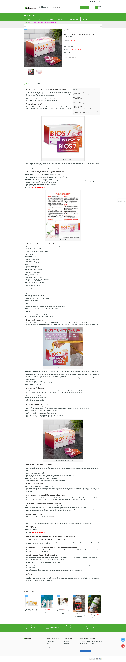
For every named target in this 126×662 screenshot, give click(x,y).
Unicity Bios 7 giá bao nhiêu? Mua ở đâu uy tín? (81, 103)
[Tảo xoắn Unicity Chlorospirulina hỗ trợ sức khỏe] (94, 604)
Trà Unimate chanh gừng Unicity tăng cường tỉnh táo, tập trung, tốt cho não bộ (31, 610)
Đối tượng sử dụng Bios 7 (77, 98)
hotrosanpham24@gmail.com (36, 531)
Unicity (31, 22)
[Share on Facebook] (73, 57)
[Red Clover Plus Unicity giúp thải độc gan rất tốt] (79, 603)
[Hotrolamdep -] (30, 8)
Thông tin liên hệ (67, 641)
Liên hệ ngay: (76, 107)
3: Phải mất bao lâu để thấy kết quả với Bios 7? (82, 112)
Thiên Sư (49, 643)
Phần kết (74, 113)
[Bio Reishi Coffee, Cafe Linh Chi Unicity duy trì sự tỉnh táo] (63, 601)
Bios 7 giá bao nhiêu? (78, 106)
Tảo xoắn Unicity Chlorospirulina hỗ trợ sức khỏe (94, 617)
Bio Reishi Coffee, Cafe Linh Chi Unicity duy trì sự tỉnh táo (63, 612)
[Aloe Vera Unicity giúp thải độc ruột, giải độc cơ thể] (47, 601)
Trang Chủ (29, 19)
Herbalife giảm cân (50, 641)
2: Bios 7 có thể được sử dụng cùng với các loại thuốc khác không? (86, 111)
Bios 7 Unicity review (77, 102)
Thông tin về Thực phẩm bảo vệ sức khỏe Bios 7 (81, 94)
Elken (48, 645)
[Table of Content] (97, 90)
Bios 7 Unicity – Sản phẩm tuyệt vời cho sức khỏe (82, 92)
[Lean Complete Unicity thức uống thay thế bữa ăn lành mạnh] (25, 26)
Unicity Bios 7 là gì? (76, 93)
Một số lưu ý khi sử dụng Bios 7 (78, 101)
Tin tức (39, 19)
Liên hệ (85, 19)
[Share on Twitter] (70, 57)
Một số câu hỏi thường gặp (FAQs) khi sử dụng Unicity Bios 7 (84, 108)
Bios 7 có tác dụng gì (77, 97)
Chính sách (61, 19)
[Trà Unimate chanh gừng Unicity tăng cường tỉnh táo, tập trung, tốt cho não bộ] (101, 26)
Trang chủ (26, 22)
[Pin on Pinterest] (75, 57)
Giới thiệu (50, 19)
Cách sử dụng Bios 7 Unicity (78, 99)
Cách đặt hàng (74, 19)
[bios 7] (43, 48)
